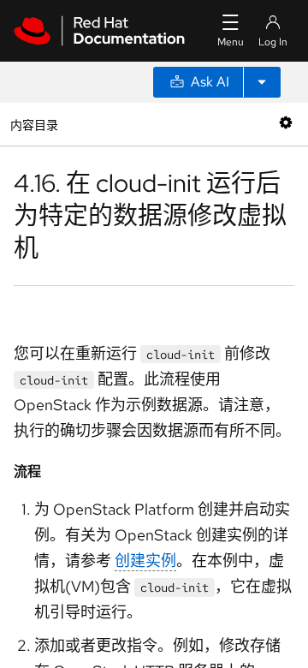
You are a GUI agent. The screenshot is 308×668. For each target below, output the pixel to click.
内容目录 (33, 124)
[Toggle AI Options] (262, 82)
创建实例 (145, 560)
